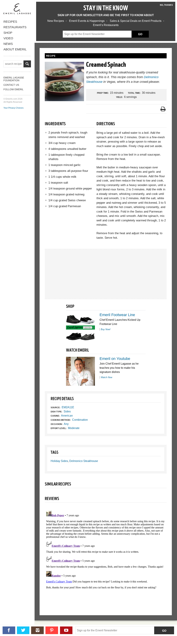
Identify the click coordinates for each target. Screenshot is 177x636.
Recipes (10, 21)
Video (8, 38)
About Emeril (15, 49)
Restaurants (14, 27)
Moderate (74, 428)
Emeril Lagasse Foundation (13, 79)
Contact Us (11, 84)
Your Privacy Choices (13, 108)
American (67, 415)
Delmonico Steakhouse (83, 461)
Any (66, 423)
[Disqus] (106, 552)
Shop (7, 32)
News (8, 44)
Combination (80, 419)
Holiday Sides (59, 461)
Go (164, 630)
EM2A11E (68, 407)
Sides (67, 411)
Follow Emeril (13, 89)
